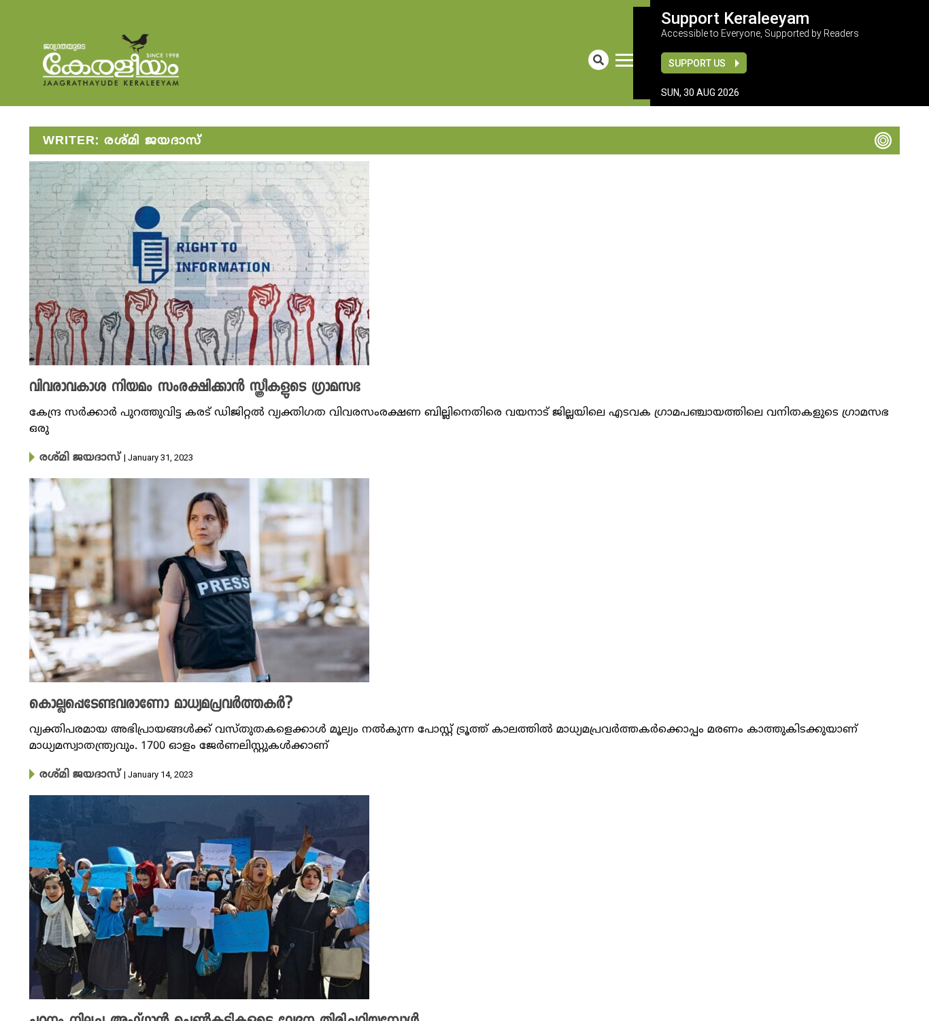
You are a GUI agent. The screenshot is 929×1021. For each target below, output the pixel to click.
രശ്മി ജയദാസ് (73, 457)
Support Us (697, 63)
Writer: (122, 141)
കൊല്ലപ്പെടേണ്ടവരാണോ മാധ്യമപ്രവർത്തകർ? (142, 703)
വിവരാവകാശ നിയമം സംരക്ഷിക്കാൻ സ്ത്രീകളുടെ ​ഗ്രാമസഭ (171, 388)
